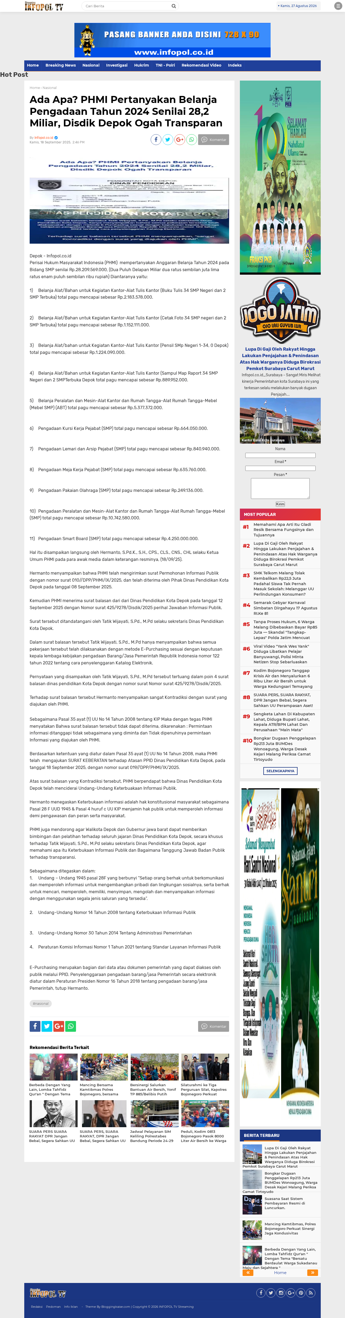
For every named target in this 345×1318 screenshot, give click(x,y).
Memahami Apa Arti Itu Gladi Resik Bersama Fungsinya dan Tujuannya (284, 529)
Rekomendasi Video (201, 65)
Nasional (90, 65)
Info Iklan (71, 1307)
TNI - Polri (165, 65)
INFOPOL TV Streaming (176, 1307)
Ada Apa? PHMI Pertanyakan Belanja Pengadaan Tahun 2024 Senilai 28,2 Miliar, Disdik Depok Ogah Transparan (126, 111)
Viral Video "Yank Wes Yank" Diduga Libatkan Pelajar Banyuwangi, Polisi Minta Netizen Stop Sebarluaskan (281, 654)
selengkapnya (280, 771)
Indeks (235, 65)
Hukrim (141, 65)
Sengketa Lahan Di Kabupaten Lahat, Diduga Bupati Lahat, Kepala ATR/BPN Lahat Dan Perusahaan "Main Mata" (284, 722)
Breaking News (61, 65)
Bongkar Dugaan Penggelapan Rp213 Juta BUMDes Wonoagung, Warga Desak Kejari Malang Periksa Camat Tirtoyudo (285, 749)
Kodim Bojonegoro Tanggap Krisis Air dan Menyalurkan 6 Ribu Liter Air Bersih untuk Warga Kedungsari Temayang (283, 678)
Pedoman (53, 1307)
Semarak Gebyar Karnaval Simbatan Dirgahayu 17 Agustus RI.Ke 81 (285, 608)
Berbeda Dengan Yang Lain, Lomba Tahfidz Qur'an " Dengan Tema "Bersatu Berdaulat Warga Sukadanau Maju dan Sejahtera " (280, 1258)
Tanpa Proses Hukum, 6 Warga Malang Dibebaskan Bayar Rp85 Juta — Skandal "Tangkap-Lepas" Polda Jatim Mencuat (285, 629)
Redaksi (37, 1307)
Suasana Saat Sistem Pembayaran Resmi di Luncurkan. (285, 1203)
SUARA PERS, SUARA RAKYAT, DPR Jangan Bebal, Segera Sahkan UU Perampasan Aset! (283, 700)
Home (33, 65)
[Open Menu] (338, 6)
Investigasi (116, 65)
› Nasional (49, 88)
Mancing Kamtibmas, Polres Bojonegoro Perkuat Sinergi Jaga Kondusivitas (290, 1228)
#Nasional (41, 1004)
